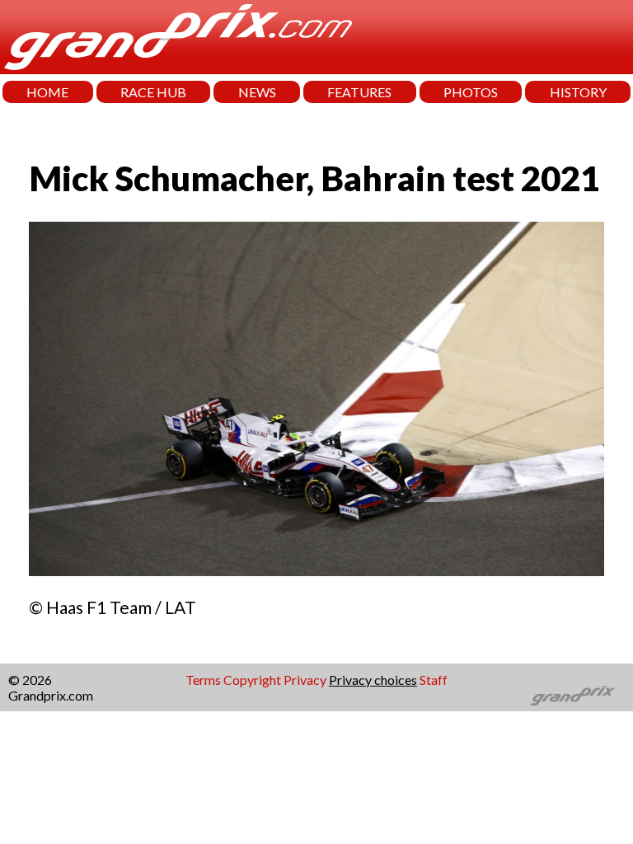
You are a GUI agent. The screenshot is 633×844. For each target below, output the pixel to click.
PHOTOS (470, 92)
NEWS (257, 92)
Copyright (252, 679)
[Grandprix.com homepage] (573, 696)
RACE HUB (153, 92)
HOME (47, 92)
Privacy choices (373, 679)
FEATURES (359, 92)
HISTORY (578, 92)
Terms (203, 679)
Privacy (305, 679)
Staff (434, 679)
